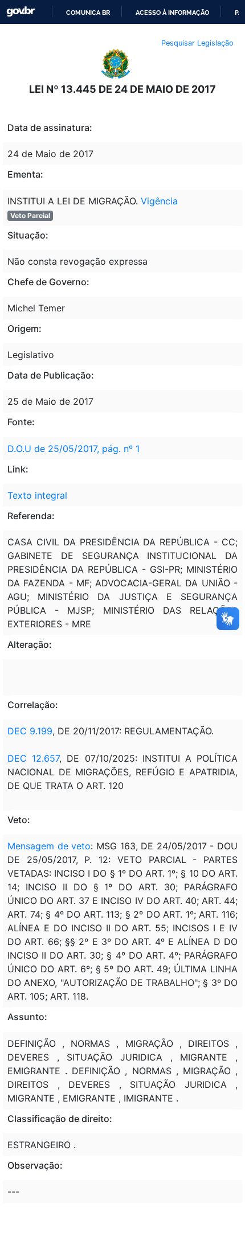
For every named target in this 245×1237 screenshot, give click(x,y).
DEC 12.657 (33, 758)
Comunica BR (88, 13)
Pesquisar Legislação (197, 43)
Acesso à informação (172, 13)
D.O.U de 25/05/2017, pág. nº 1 (73, 448)
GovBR (20, 11)
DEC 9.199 (29, 731)
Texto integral (37, 495)
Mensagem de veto (49, 846)
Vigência (159, 201)
